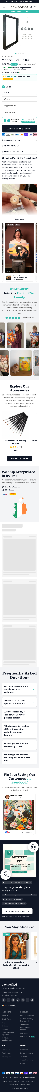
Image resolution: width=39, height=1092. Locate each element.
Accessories (9, 56)
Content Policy (25, 1085)
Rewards (5, 1029)
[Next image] (36, 32)
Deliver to (11, 72)
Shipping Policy (31, 1081)
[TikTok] (18, 1000)
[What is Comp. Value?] (35, 64)
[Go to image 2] (16, 53)
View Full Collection (19, 458)
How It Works (6, 1019)
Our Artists (24, 1033)
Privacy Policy (7, 1081)
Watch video (11, 271)
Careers (23, 1063)
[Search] (30, 7)
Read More (19, 219)
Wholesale (24, 1050)
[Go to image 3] (18, 53)
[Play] (19, 248)
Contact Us (6, 1050)
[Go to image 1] (15, 53)
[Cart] (35, 7)
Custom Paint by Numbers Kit (26, 1020)
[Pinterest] (23, 1000)
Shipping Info (6, 1056)
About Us (5, 1016)
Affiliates (23, 1056)
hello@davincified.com (13, 992)
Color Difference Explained (8, 1034)
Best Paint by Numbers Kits (7, 1039)
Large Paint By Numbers (25, 1029)
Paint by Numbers (27, 1016)
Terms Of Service (18, 1081)
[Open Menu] (4, 7)
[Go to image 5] (22, 53)
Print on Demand (26, 1053)
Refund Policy (14, 1085)
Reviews (5, 1026)
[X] (27, 1000)
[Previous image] (3, 32)
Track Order (6, 1053)
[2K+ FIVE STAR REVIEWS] (19, 349)
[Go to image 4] (20, 53)
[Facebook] (4, 1000)
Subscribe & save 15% (15, 911)
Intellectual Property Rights (19, 1088)
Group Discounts (26, 1060)
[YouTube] (13, 1000)
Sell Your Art (27, 1037)
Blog (3, 1022)
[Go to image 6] (23, 53)
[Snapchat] (32, 1000)
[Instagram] (8, 1000)
